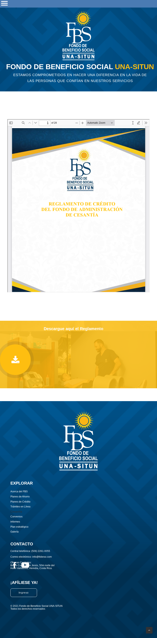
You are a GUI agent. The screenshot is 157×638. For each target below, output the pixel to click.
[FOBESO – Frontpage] (78, 35)
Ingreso (24, 592)
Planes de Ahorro (20, 496)
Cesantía (16, 511)
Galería (14, 531)
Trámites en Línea (20, 506)
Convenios (16, 516)
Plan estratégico (19, 526)
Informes (15, 521)
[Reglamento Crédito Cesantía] (15, 359)
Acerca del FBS (19, 491)
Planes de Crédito (20, 501)
